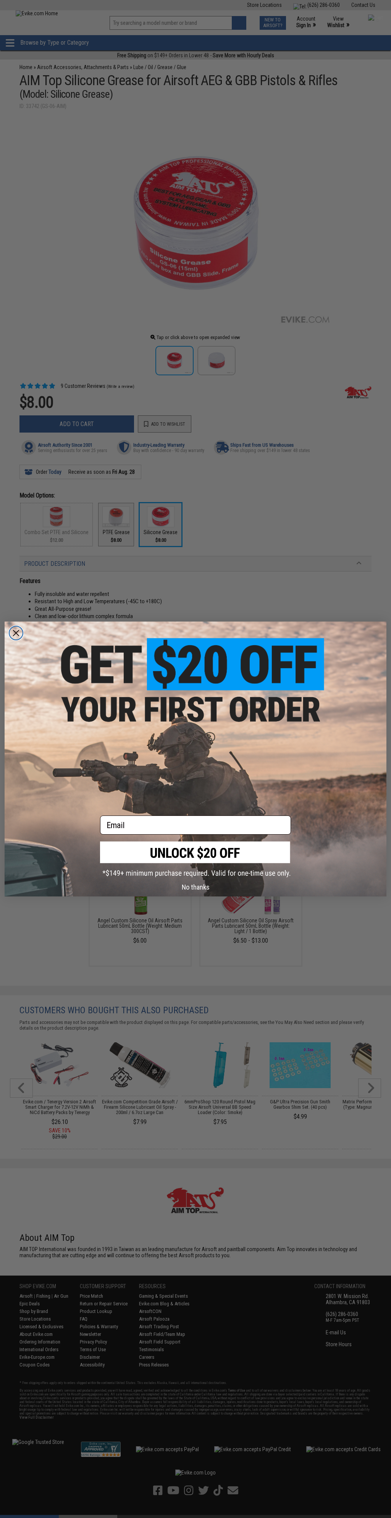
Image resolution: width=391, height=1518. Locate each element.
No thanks (196, 887)
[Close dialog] (16, 633)
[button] (195, 859)
